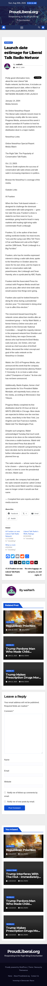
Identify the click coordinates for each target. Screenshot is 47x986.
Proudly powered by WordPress (16, 967)
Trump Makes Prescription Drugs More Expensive (23, 677)
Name (6, 760)
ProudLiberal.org (23, 12)
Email (6, 771)
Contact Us (35, 976)
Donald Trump (11, 870)
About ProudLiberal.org (22, 976)
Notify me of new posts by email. (21, 802)
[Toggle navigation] (21, 27)
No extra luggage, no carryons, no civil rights (33, 572)
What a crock (10, 545)
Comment (9, 711)
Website (7, 782)
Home (10, 976)
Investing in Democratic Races (23, 980)
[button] (39, 27)
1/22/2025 (12, 908)
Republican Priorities (20, 626)
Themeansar (23, 970)
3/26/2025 (12, 854)
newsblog (8, 42)
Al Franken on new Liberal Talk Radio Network (12, 533)
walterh (19, 64)
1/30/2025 (12, 881)
